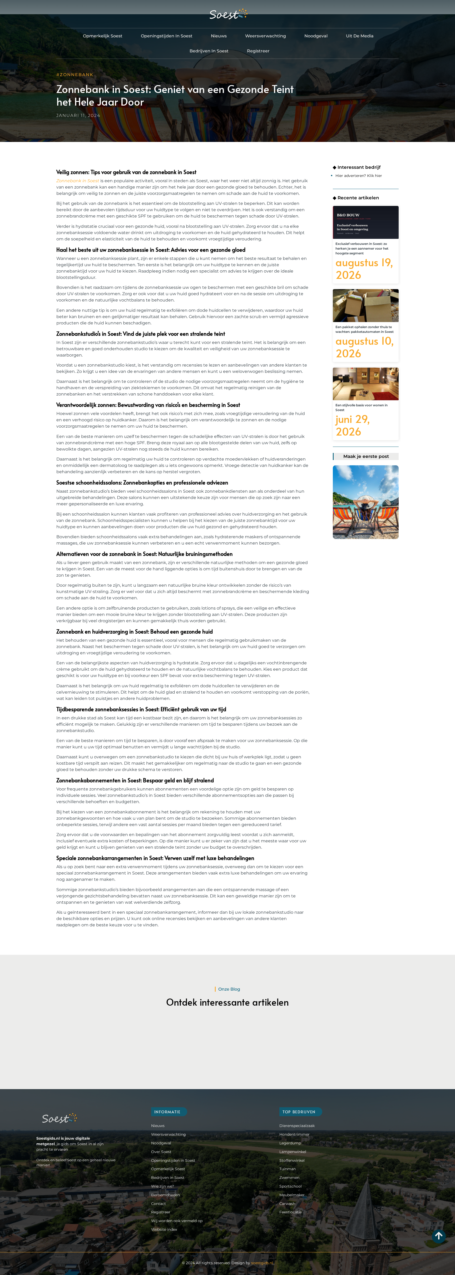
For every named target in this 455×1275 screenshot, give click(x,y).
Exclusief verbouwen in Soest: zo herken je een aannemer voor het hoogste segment (361, 248)
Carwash (287, 1203)
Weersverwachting (265, 35)
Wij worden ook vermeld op (176, 1220)
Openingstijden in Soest (166, 35)
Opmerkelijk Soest (102, 35)
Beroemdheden (165, 1195)
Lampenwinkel (292, 1151)
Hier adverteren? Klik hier (358, 175)
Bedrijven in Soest (209, 50)
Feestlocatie (290, 1212)
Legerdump (290, 1143)
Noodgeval (316, 35)
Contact (158, 1203)
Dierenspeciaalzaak (297, 1125)
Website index (164, 1229)
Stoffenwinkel (292, 1160)
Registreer (258, 50)
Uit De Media (360, 35)
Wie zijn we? (162, 1186)
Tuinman (287, 1169)
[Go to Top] (438, 1235)
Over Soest (161, 1151)
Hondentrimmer (294, 1134)
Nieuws (219, 35)
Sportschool (290, 1186)
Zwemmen (289, 1177)
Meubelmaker (292, 1195)
